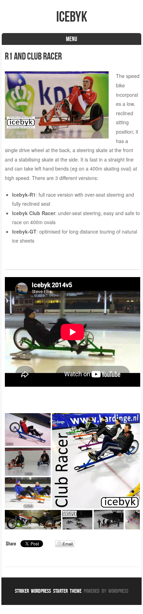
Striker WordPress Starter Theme (48, 591)
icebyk (71, 16)
